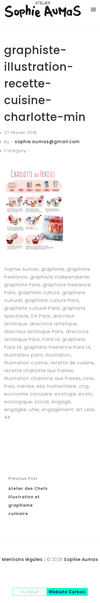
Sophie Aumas (81, 559)
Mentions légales (22, 559)
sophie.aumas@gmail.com (47, 142)
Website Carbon (67, 591)
